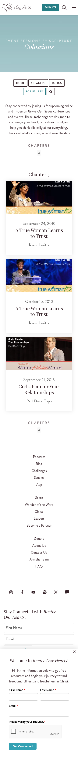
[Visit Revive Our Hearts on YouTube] (33, 592)
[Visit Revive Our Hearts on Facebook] (22, 592)
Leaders (39, 518)
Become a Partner (39, 525)
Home (20, 83)
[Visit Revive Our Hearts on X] (56, 592)
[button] (72, 7)
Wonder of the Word (39, 504)
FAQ (39, 566)
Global (39, 511)
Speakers (38, 83)
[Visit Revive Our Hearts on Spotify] (45, 592)
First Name (14, 627)
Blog (39, 463)
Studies (39, 477)
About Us (39, 545)
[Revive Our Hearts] (17, 7)
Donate (51, 7)
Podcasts (39, 456)
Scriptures (34, 92)
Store (39, 497)
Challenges (39, 470)
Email (10, 639)
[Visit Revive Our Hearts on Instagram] (11, 592)
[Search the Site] (64, 7)
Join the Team (39, 559)
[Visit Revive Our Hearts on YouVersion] (67, 592)
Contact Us (39, 552)
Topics (57, 83)
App (39, 484)
